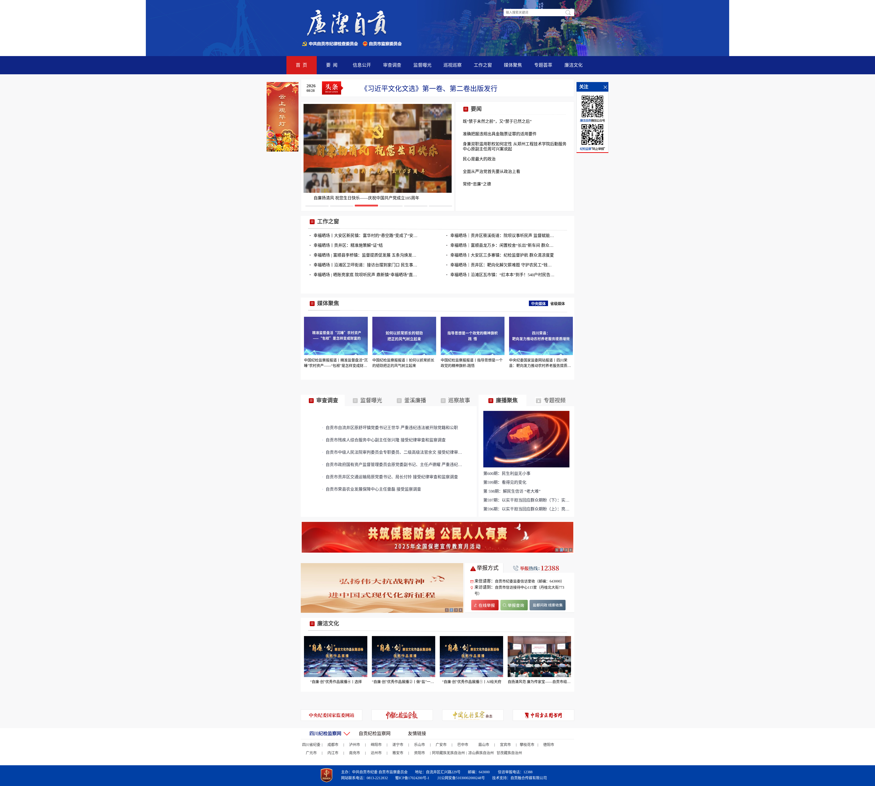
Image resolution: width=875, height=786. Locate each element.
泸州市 (354, 745)
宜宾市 (505, 745)
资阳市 (419, 753)
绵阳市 (376, 745)
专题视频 (554, 400)
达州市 (376, 753)
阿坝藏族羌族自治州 (448, 753)
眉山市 (483, 745)
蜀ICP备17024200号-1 (412, 778)
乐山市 (419, 745)
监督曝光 (422, 65)
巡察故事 (458, 400)
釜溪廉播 (414, 400)
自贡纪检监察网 (375, 733)
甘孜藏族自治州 (509, 753)
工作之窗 (483, 65)
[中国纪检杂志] (473, 715)
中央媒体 (538, 304)
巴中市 (462, 745)
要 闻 (331, 65)
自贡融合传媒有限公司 (528, 778)
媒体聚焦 (513, 65)
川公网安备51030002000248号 (461, 778)
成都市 (332, 745)
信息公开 (362, 65)
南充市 (354, 753)
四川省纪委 (311, 745)
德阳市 (548, 745)
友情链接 (417, 733)
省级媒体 (557, 304)
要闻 (475, 109)
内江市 (332, 753)
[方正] (543, 715)
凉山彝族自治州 (481, 753)
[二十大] (437, 537)
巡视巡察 (452, 65)
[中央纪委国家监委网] (331, 715)
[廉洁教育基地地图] (382, 588)
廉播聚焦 (506, 400)
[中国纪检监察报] (402, 715)
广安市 (441, 745)
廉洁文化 (573, 65)
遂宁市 (397, 745)
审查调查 (392, 65)
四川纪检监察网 (325, 733)
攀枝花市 (527, 745)
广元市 (311, 753)
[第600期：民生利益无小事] (526, 439)
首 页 (301, 65)
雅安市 (397, 753)
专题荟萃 (543, 65)
